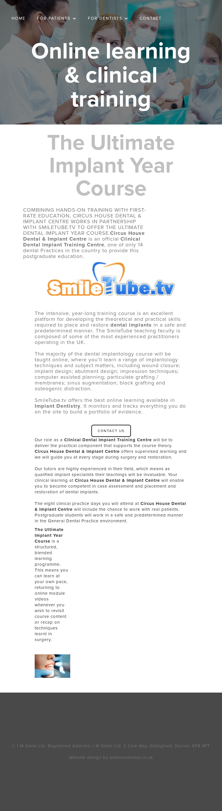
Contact (151, 18)
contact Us (111, 431)
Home (18, 18)
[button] (56, 18)
